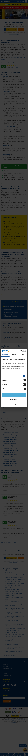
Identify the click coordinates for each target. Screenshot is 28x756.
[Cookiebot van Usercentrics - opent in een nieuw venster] (20, 351)
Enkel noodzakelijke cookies (14, 404)
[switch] (24, 380)
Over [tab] (23, 354)
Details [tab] (14, 354)
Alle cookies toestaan (14, 395)
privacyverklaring (6, 369)
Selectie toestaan (14, 399)
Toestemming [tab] (5, 354)
